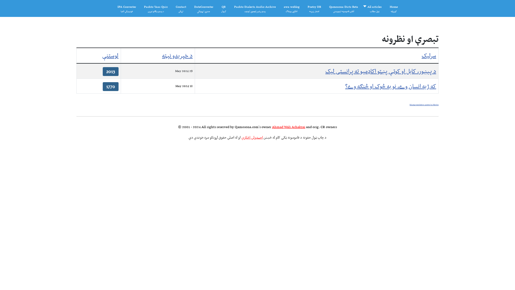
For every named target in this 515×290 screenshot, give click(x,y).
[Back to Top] (12, 277)
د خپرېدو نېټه (177, 55)
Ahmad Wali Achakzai (288, 127)
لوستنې (110, 55)
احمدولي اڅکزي (252, 137)
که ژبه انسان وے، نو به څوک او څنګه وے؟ (390, 86)
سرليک (429, 55)
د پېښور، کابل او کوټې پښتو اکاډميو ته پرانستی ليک (380, 71)
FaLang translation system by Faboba (424, 104)
